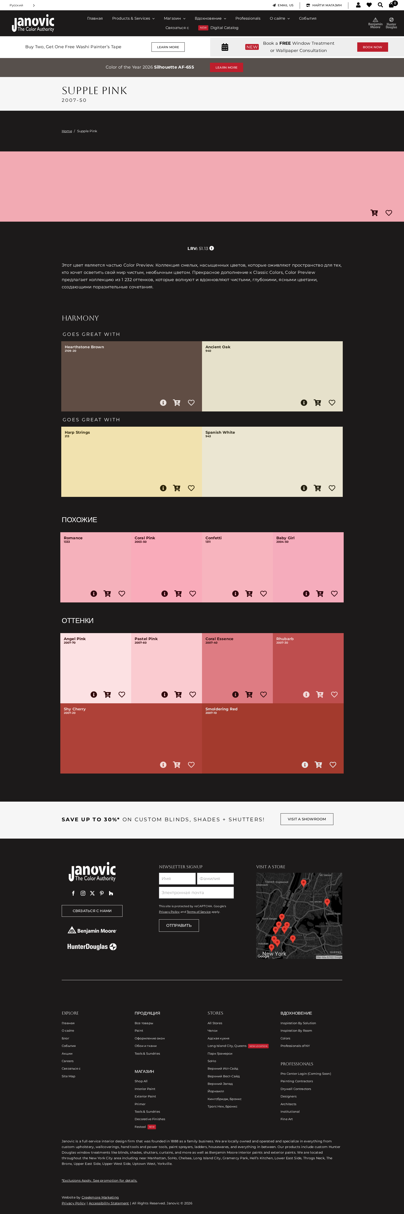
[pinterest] (101, 893)
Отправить (179, 925)
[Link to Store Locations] (299, 916)
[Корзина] (391, 5)
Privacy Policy (169, 911)
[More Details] (163, 402)
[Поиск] (380, 5)
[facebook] (73, 893)
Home (67, 131)
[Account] (358, 5)
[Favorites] (369, 5)
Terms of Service (199, 911)
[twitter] (92, 893)
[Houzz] (111, 893)
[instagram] (83, 893)
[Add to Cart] (374, 213)
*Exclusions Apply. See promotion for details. (99, 1180)
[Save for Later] (388, 213)
